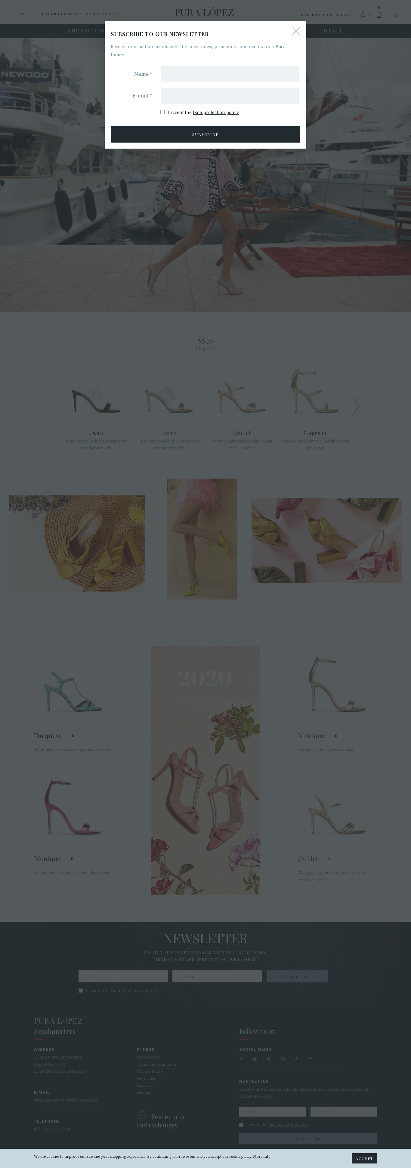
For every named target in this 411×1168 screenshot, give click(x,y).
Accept (364, 1158)
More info (261, 1156)
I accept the (203, 112)
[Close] (296, 31)
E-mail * (142, 96)
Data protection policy (216, 112)
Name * (143, 74)
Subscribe (205, 134)
